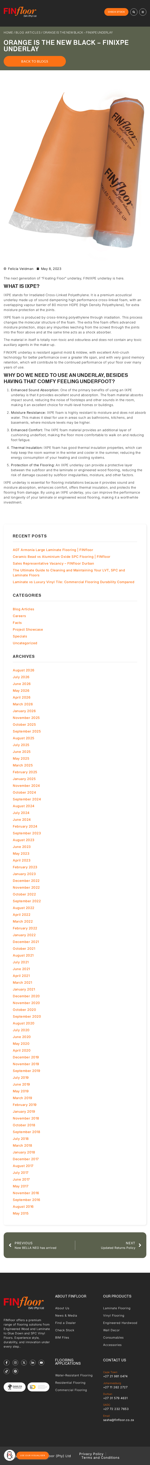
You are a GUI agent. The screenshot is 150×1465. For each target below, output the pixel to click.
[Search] (133, 12)
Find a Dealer (65, 1323)
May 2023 (21, 853)
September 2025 (27, 731)
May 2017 (20, 1186)
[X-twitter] (24, 1363)
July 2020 (21, 1030)
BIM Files (62, 1337)
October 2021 (24, 948)
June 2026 (22, 684)
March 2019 (22, 1098)
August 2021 (23, 955)
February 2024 (25, 826)
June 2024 (22, 819)
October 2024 (24, 792)
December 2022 (26, 881)
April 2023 (21, 860)
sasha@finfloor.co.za (118, 1420)
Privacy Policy (91, 1454)
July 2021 (21, 962)
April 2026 (21, 697)
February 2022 (25, 928)
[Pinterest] (15, 1371)
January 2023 (24, 874)
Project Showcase (28, 629)
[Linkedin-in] (33, 1363)
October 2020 (24, 1010)
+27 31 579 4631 (115, 1398)
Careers (19, 616)
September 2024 (27, 799)
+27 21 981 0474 (115, 1376)
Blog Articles (28, 32)
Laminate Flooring (117, 1308)
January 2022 (24, 935)
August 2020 (24, 1023)
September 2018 (26, 1132)
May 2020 (21, 1044)
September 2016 (26, 1200)
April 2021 (21, 976)
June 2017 (21, 1179)
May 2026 (21, 690)
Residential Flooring (70, 1382)
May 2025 (21, 758)
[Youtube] (41, 1363)
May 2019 (21, 1091)
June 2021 (21, 969)
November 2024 (26, 786)
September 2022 (27, 901)
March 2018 (22, 1145)
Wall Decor (111, 1330)
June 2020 (22, 1037)
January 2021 (24, 989)
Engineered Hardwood (120, 1323)
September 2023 (27, 833)
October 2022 (24, 894)
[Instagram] (15, 1363)
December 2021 (26, 942)
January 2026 (24, 711)
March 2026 (23, 704)
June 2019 (21, 1084)
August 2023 (23, 840)
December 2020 (26, 996)
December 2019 (26, 1057)
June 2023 (22, 847)
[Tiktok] (7, 1371)
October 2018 (24, 1125)
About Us (62, 1308)
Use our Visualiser (32, 1455)
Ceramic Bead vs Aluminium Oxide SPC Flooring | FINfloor (61, 557)
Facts (17, 623)
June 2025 (22, 752)
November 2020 (26, 1003)
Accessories (112, 1345)
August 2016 (23, 1206)
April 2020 (22, 1050)
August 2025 (23, 738)
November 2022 (26, 887)
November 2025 (26, 718)
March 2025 (23, 765)
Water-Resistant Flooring (74, 1375)
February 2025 (25, 772)
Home (8, 32)
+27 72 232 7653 (116, 1409)
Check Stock (64, 1330)
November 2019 (26, 1064)
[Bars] (142, 12)
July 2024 (21, 813)
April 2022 (21, 915)
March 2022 (23, 921)
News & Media (66, 1315)
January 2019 (24, 1111)
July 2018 (21, 1139)
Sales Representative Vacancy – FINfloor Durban (53, 563)
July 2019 (21, 1077)
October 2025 (24, 724)
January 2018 (24, 1152)
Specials (20, 636)
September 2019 (26, 1071)
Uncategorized (25, 643)
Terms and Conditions (100, 1457)
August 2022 (23, 908)
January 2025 (24, 779)
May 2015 (21, 1213)
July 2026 (21, 677)
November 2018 (26, 1118)
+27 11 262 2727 (115, 1387)
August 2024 (24, 806)
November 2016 (26, 1193)
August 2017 (23, 1166)
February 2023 (25, 867)
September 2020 (27, 1016)
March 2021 (22, 982)
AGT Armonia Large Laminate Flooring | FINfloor (53, 550)
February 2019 (25, 1105)
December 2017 (26, 1159)
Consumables (113, 1337)
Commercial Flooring (71, 1390)
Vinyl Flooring (113, 1315)
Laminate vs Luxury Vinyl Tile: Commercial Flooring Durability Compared (73, 582)
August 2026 (23, 670)
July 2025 (21, 745)
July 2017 (21, 1173)
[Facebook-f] (7, 1363)
